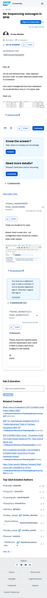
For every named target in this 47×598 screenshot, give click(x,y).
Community (17, 3)
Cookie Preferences (12, 592)
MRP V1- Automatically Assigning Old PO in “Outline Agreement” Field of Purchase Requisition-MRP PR (21, 424)
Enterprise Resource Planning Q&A (20, 430)
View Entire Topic (10, 194)
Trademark (11, 585)
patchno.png (12, 115)
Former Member (17, 34)
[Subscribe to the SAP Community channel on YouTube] (26, 565)
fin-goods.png (16, 271)
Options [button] (43, 22)
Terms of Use (35, 572)
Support (35, 585)
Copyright (12, 579)
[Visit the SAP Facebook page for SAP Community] (17, 565)
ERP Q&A (8, 9)
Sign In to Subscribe (30, 22)
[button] (24, 45)
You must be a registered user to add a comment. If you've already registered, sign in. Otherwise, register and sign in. (23, 287)
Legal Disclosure (35, 579)
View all (6, 552)
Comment (38, 128)
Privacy (11, 572)
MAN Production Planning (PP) (14, 55)
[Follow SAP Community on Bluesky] (21, 565)
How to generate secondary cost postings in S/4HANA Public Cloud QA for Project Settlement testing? (21, 453)
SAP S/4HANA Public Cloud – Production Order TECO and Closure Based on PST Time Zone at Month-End (23, 438)
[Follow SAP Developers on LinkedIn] (30, 565)
